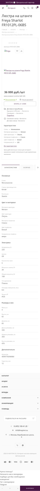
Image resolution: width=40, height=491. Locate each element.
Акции (4, 381)
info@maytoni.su (21, 430)
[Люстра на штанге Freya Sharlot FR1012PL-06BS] (20, 72)
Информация (7, 403)
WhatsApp (22, 445)
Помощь (5, 409)
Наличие (26, 167)
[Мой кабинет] (32, 8)
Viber (17, 445)
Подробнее (10, 115)
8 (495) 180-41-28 (20, 426)
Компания (6, 398)
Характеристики (10, 167)
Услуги (5, 387)
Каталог (5, 376)
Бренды (5, 392)
